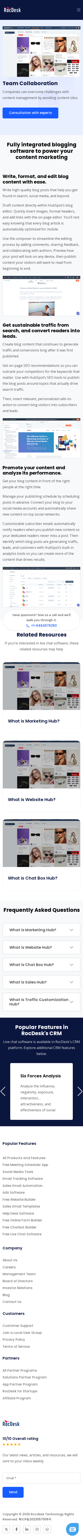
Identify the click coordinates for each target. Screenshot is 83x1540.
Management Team (19, 1274)
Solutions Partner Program (25, 1377)
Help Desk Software (18, 1213)
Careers (9, 1267)
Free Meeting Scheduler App (25, 1165)
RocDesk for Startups (20, 1391)
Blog (6, 1295)
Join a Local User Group (22, 1332)
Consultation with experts (30, 113)
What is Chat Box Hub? (31, 964)
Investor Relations (18, 1288)
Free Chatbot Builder (20, 1227)
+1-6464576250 (44, 625)
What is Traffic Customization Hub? (39, 1002)
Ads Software (14, 1192)
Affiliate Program (17, 1398)
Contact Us (12, 1302)
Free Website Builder (19, 1199)
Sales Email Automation (23, 1185)
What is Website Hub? (30, 947)
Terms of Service (16, 1346)
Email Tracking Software (23, 1178)
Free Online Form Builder (22, 1220)
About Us (10, 1260)
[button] (78, 10)
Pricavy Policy (14, 1339)
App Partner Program (20, 1384)
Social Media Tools (18, 1172)
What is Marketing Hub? (32, 929)
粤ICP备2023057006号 (35, 1519)
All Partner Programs (20, 1370)
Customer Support (18, 1325)
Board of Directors (18, 1281)
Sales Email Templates (21, 1206)
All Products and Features (24, 1158)
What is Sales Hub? (28, 982)
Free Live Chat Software (22, 1234)
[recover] (72, 1529)
